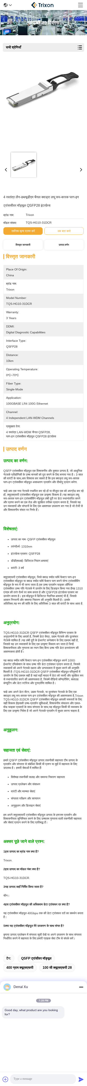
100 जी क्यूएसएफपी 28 (57, 967)
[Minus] (81, 987)
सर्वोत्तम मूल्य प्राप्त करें (23, 230)
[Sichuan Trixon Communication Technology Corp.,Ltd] (45, 5)
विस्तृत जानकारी (23, 244)
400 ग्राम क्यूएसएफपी (19, 967)
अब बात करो (64, 231)
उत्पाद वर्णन (64, 244)
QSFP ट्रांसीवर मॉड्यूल (36, 958)
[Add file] (5, 1079)
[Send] (81, 1079)
